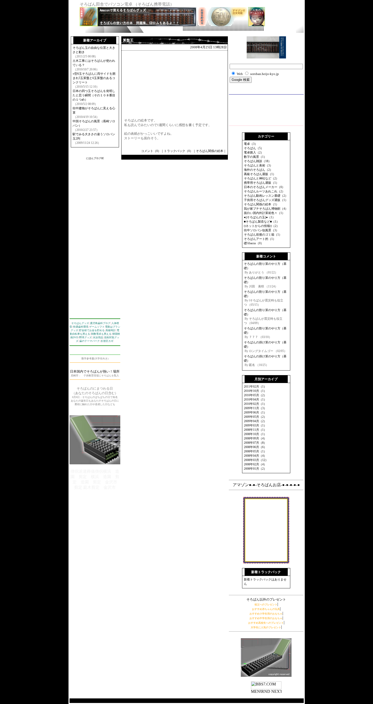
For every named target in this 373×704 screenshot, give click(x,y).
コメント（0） (151, 151)
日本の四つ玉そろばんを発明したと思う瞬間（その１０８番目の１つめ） (94, 95)
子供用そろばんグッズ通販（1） (266, 200)
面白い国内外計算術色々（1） (264, 213)
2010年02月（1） (255, 404)
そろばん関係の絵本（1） (261, 204)
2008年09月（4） (255, 438)
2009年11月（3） (255, 408)
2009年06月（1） (255, 412)
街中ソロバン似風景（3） (261, 230)
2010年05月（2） (255, 395)
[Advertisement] (194, 29)
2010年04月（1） (255, 399)
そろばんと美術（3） (258, 165)
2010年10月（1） (255, 391)
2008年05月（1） (255, 451)
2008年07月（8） (255, 443)
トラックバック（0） (178, 151)
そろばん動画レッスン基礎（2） (266, 195)
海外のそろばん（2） (258, 170)
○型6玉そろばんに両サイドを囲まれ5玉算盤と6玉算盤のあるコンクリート (94, 78)
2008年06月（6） (255, 447)
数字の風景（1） (255, 157)
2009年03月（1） (255, 425)
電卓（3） (251, 144)
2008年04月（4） (255, 455)
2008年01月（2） (255, 468)
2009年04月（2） (255, 421)
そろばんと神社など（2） (261, 178)
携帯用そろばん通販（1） (261, 183)
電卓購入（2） (254, 152)
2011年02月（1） (255, 386)
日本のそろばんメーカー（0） (264, 187)
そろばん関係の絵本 (209, 151)
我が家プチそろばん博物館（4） (266, 208)
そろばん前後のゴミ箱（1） (263, 234)
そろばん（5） (254, 148)
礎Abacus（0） (254, 243)
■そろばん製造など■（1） (261, 221)
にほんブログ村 (95, 158)
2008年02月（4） (255, 464)
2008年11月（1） (255, 430)
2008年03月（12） (256, 460)
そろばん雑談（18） (257, 161)
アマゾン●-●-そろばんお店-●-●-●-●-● (266, 485)
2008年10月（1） (255, 434)
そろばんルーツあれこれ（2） (264, 191)
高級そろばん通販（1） (260, 174)
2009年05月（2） (255, 417)
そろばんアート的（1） (260, 239)
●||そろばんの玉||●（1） (259, 217)
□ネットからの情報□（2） (261, 226)
